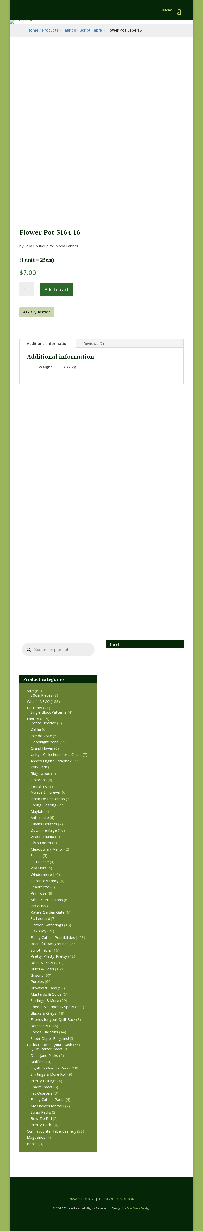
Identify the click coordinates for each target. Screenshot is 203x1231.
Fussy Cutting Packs (48, 1099)
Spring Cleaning (43, 804)
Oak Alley (38, 931)
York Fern (39, 767)
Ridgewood (40, 773)
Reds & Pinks (42, 962)
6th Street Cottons (47, 899)
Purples (37, 981)
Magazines (36, 1137)
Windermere (41, 874)
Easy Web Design (138, 1208)
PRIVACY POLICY (79, 1199)
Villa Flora (39, 867)
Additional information (48, 343)
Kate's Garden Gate (48, 912)
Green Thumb (42, 836)
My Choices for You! (47, 1105)
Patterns (34, 707)
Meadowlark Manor (47, 849)
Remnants (39, 1025)
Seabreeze (40, 886)
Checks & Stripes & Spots (52, 1006)
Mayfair (37, 811)
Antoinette (40, 817)
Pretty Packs (42, 1124)
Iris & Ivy (38, 905)
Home (32, 30)
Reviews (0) (94, 343)
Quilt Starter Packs (47, 1048)
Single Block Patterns (49, 712)
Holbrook (39, 779)
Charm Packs (41, 1086)
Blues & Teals (42, 968)
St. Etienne (40, 861)
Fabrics (33, 718)
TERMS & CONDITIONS (117, 1199)
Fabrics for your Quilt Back (53, 1019)
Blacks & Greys (43, 1013)
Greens (37, 975)
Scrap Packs (41, 1112)
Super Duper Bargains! (50, 1038)
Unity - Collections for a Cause (56, 754)
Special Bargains (44, 1031)
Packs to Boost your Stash (49, 1044)
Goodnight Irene (45, 741)
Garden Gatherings (47, 924)
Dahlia (36, 729)
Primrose (39, 893)
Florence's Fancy (45, 880)
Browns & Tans (44, 987)
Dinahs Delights (44, 823)
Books (32, 1143)
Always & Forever (46, 792)
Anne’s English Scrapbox (51, 760)
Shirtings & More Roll (48, 1074)
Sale (30, 690)
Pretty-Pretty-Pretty (49, 956)
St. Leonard (40, 918)
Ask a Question (37, 311)
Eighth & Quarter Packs (51, 1068)
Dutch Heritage (44, 830)
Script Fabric (41, 950)
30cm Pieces (41, 695)
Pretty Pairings (43, 1080)
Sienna (36, 855)
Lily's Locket (41, 842)
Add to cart (57, 289)
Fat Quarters (42, 1093)
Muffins (37, 1061)
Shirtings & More (45, 1000)
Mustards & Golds (46, 994)
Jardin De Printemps (48, 798)
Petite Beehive (43, 722)
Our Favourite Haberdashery (51, 1131)
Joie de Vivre (41, 735)
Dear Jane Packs (44, 1055)
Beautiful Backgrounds (50, 943)
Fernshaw (39, 786)
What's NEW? (38, 701)
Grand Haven (42, 748)
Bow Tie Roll (41, 1118)
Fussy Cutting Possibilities (53, 937)
